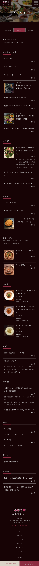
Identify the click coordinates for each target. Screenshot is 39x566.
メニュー (19, 543)
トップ (19, 531)
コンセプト (19, 539)
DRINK (30, 30)
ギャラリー (19, 547)
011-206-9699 (20, 525)
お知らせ (19, 535)
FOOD (19, 30)
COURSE (8, 30)
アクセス (19, 551)
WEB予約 (29, 563)
